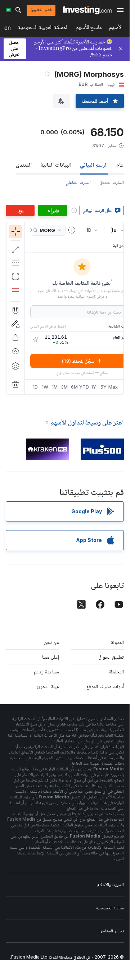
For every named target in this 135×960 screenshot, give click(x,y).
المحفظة (116, 671)
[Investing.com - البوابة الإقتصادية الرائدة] (87, 10)
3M (64, 387)
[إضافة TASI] (35, 340)
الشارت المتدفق (111, 182)
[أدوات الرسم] (12, 308)
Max (113, 387)
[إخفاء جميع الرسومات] (15, 351)
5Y (103, 387)
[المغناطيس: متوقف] (15, 310)
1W (45, 387)
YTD (84, 387)
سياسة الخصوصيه (110, 907)
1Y (93, 387)
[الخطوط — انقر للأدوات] (15, 249)
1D (35, 387)
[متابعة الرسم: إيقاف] (15, 323)
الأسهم (115, 28)
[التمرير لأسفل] (15, 295)
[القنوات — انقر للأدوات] (15, 262)
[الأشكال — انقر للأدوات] (15, 276)
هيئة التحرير (47, 686)
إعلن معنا (50, 657)
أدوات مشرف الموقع (105, 686)
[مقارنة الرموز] (72, 230)
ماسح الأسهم (89, 28)
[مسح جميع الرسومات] (15, 384)
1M (55, 387)
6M (74, 387)
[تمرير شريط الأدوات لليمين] (30, 230)
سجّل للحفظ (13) (78, 361)
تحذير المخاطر (112, 930)
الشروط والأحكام (110, 884)
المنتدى (24, 164)
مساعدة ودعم (46, 671)
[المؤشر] (15, 231)
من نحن (51, 642)
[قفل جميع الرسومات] (15, 337)
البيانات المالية (55, 164)
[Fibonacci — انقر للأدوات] (15, 290)
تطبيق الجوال (111, 657)
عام (120, 164)
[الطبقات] (15, 366)
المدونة (117, 642)
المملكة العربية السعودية (43, 28)
